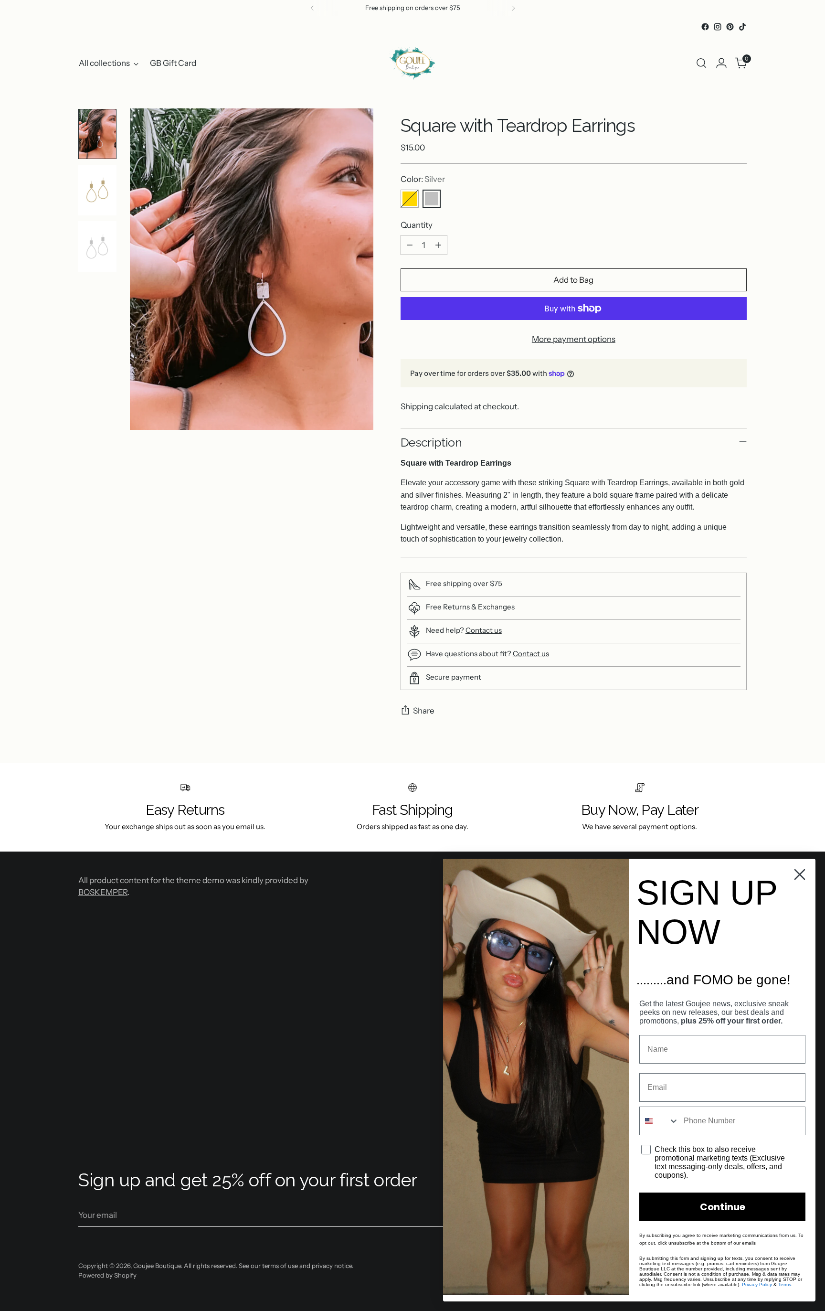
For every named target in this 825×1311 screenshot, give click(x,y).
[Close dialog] (800, 874)
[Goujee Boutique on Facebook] (705, 26)
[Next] (513, 8)
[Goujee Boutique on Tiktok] (742, 26)
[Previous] (312, 8)
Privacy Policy (757, 1284)
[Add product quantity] (438, 245)
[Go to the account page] (721, 63)
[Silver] (432, 199)
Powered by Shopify (107, 1275)
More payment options (573, 339)
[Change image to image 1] (97, 134)
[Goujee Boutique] (412, 63)
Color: (423, 179)
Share (423, 710)
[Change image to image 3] (97, 246)
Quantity (417, 225)
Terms (784, 1284)
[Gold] (410, 199)
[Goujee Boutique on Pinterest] (730, 26)
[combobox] (659, 1121)
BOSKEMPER (102, 892)
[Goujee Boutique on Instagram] (717, 26)
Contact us (483, 630)
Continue (722, 1207)
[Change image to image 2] (97, 190)
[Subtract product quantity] (409, 245)
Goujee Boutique (157, 1265)
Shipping (417, 406)
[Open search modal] (701, 63)
